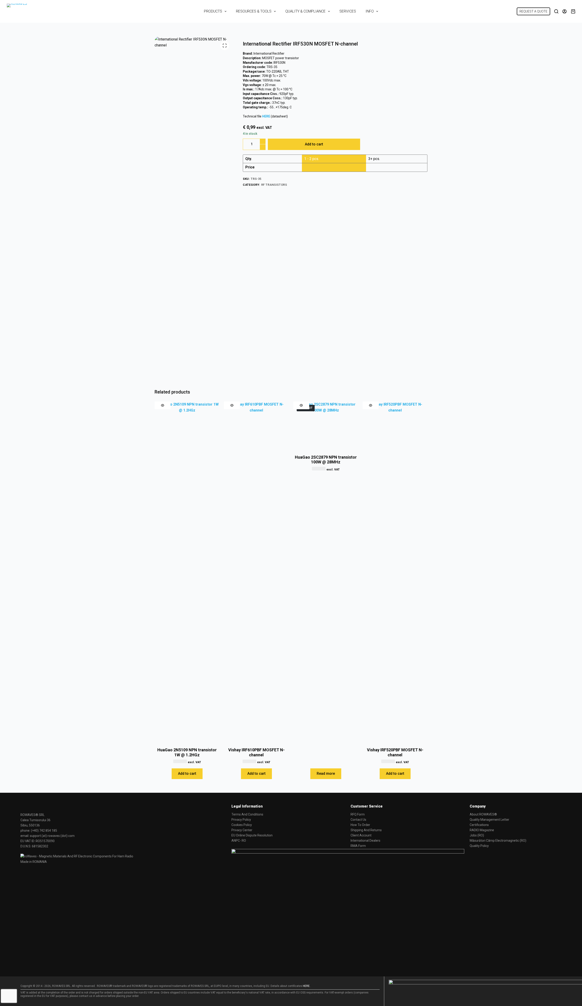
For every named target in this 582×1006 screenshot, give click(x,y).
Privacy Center (241, 830)
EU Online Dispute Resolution (252, 835)
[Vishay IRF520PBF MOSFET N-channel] (395, 572)
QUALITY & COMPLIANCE (305, 11)
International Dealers (365, 840)
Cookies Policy (241, 825)
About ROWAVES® (483, 814)
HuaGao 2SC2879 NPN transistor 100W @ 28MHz (326, 460)
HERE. (306, 986)
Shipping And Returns (366, 830)
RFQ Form (358, 814)
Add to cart (314, 144)
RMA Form (358, 846)
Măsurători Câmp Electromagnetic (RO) (498, 840)
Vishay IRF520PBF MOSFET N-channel (395, 752)
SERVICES (347, 11)
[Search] (556, 11)
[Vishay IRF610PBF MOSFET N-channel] (256, 572)
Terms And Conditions (247, 814)
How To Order (360, 825)
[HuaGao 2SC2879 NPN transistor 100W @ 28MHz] (325, 425)
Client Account (361, 835)
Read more (326, 773)
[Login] (564, 11)
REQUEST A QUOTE (533, 11)
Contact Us (358, 819)
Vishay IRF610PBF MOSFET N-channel (256, 752)
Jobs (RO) (477, 835)
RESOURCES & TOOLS (253, 11)
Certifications (479, 825)
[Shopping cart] (573, 11)
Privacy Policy (241, 819)
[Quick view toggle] (163, 405)
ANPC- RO (238, 840)
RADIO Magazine (482, 830)
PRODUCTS (213, 11)
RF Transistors (274, 184)
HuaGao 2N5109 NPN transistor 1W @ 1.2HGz (187, 752)
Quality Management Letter (489, 819)
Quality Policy (479, 846)
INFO (370, 11)
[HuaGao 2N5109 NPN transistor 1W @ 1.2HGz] (187, 572)
